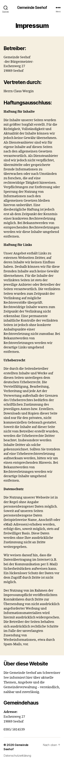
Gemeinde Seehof (32, 7)
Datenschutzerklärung (17, 755)
